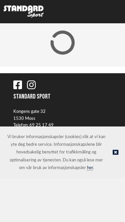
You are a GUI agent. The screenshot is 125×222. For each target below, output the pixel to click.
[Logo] (24, 11)
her (90, 168)
